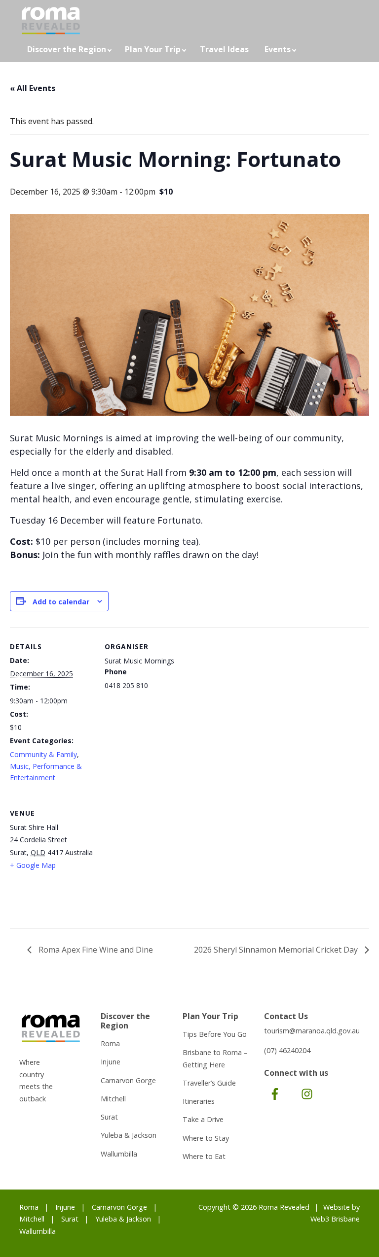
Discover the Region (66, 49)
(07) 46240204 (287, 1050)
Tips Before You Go (215, 1034)
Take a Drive (203, 1119)
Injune (110, 1061)
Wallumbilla (119, 1153)
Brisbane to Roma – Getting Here (215, 1058)
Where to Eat (204, 1156)
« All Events (32, 88)
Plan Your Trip (153, 49)
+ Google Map (33, 865)
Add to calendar (61, 601)
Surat (109, 1117)
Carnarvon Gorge (128, 1080)
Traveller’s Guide (209, 1083)
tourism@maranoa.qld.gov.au (312, 1030)
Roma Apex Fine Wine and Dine (95, 949)
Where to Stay (206, 1138)
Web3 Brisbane (335, 1219)
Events (278, 49)
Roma (110, 1043)
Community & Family (43, 754)
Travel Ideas (224, 49)
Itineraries (199, 1101)
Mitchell (113, 1098)
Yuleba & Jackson (128, 1135)
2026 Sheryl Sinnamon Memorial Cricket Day (277, 949)
